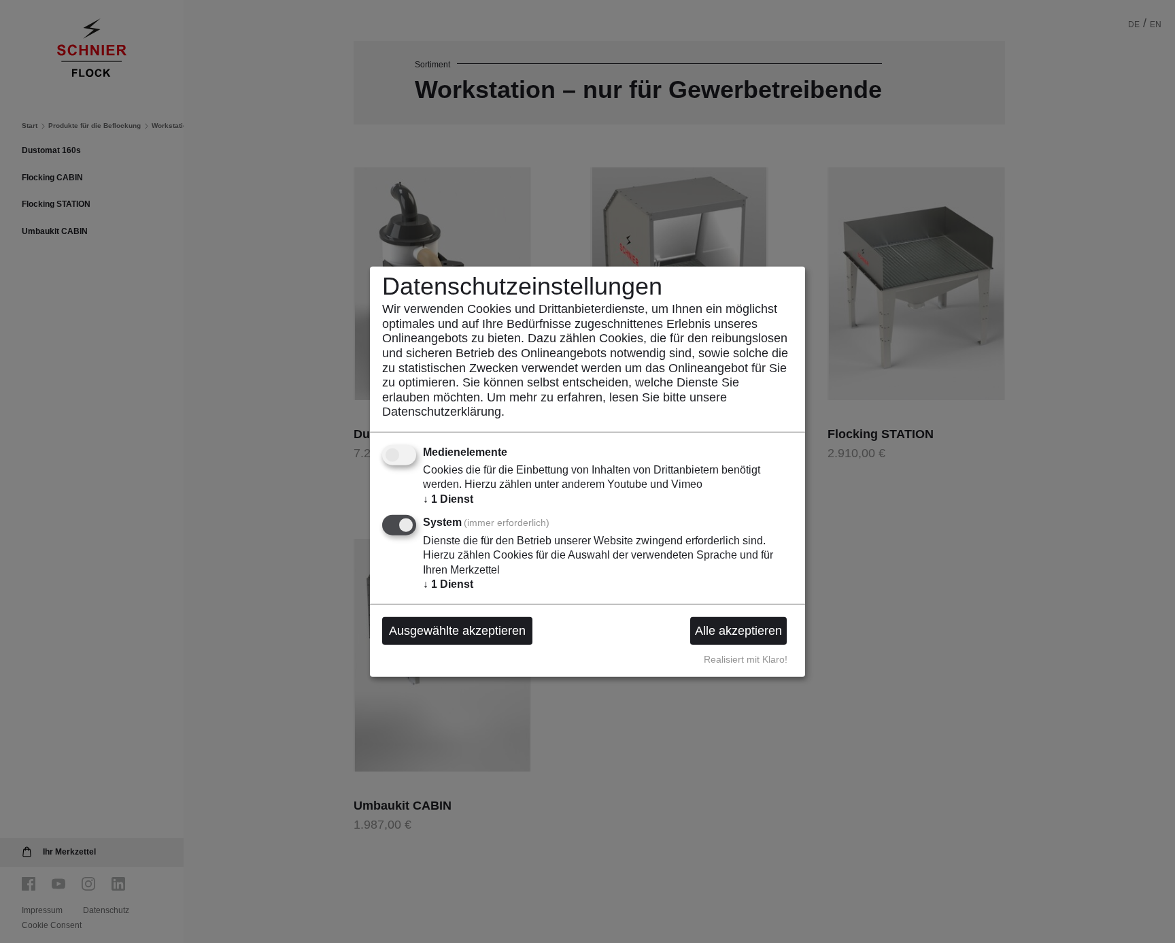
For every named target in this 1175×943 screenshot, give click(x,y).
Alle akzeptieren (738, 631)
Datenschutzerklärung (441, 411)
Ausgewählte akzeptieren (457, 631)
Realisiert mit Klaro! (745, 659)
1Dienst (448, 498)
